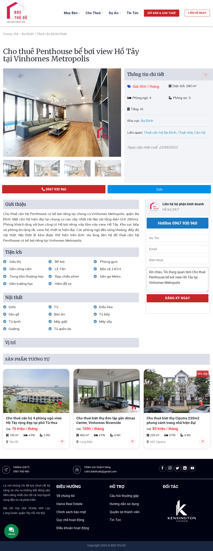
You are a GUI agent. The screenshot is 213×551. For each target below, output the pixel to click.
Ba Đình (147, 121)
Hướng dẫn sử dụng (124, 504)
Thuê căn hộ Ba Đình (160, 132)
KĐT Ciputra (158, 442)
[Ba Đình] (68, 34)
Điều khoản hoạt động (72, 528)
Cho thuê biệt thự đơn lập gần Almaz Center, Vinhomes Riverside (105, 420)
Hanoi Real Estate (69, 504)
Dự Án (113, 13)
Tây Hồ (13, 442)
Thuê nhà (185, 132)
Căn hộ (199, 132)
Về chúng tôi (65, 496)
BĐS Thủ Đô (118, 545)
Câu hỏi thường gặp (124, 496)
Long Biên (86, 442)
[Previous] (11, 112)
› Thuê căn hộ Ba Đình (51, 34)
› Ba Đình (27, 34)
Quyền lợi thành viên (125, 512)
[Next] (113, 112)
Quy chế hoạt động (70, 520)
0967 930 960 (21, 471)
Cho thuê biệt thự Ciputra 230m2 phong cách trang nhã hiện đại (173, 420)
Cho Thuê (93, 13)
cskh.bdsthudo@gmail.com (100, 471)
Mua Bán (71, 13)
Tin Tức (133, 13)
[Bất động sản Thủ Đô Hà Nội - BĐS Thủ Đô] (27, 13)
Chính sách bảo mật (71, 512)
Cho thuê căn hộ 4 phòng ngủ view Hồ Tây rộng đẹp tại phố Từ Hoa (34, 420)
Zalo (159, 189)
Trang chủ (11, 34)
